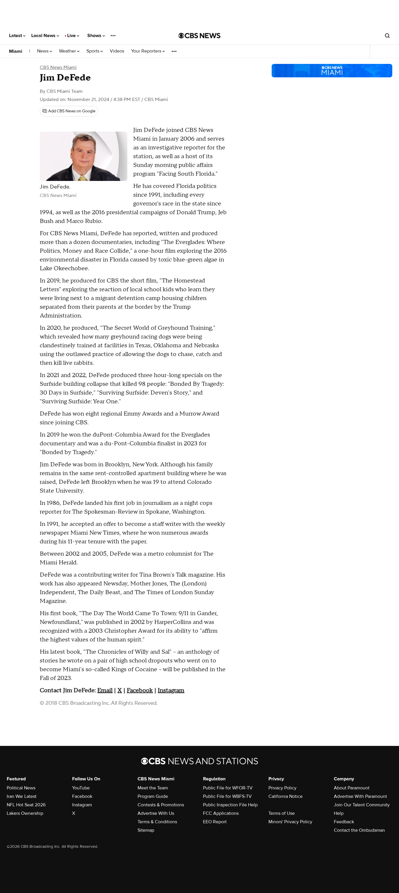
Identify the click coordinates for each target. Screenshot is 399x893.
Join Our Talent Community (362, 805)
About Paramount (351, 788)
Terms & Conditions (157, 821)
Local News (44, 35)
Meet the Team (153, 788)
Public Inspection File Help (230, 805)
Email (104, 690)
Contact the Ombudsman (359, 830)
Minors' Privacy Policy (290, 821)
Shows (95, 35)
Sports (93, 51)
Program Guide (153, 796)
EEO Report (215, 821)
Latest (16, 35)
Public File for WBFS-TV (227, 796)
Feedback (344, 821)
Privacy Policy (282, 788)
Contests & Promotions (161, 805)
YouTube (81, 788)
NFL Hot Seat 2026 (26, 805)
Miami (15, 51)
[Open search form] (387, 35)
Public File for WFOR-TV (228, 788)
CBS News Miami (58, 67)
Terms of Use (281, 813)
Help (339, 813)
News (43, 51)
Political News (21, 788)
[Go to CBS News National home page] (199, 36)
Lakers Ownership (25, 813)
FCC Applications (221, 813)
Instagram (171, 690)
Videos (117, 51)
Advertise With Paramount (360, 796)
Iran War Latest (22, 796)
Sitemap (146, 830)
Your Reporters (146, 51)
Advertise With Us (156, 813)
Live (72, 36)
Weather (68, 51)
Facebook (140, 690)
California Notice (285, 796)
